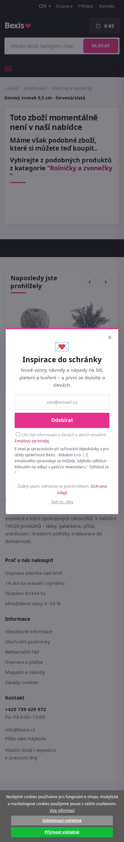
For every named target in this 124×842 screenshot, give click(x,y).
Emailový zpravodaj (32, 440)
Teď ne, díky (62, 502)
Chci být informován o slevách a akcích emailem (60, 437)
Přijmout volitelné (62, 832)
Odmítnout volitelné (61, 820)
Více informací (62, 810)
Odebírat (62, 420)
